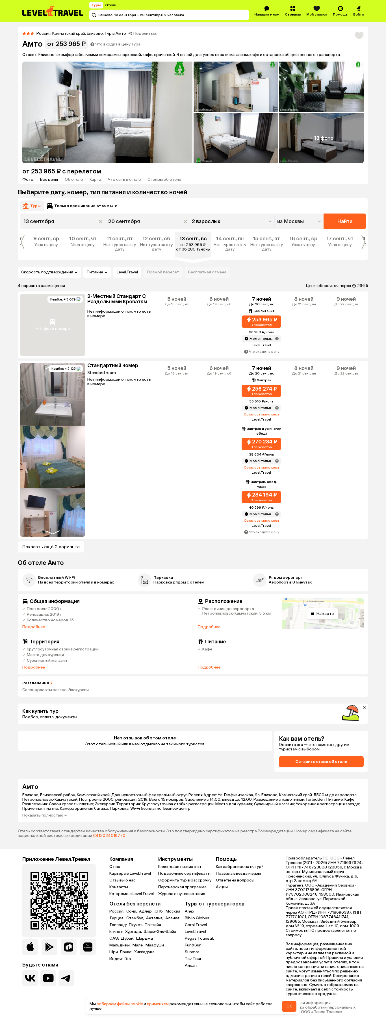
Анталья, (155, 918)
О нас (114, 866)
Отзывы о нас (122, 880)
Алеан (191, 965)
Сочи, (132, 911)
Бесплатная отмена (207, 272)
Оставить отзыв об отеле (321, 761)
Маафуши (155, 945)
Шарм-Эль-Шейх (160, 931)
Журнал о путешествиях (181, 893)
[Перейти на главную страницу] (53, 11)
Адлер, (146, 911)
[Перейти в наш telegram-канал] (66, 978)
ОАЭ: (114, 938)
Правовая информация (308, 1003)
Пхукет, (136, 925)
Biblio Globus (197, 918)
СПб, (159, 911)
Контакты (118, 887)
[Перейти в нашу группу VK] (30, 978)
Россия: (117, 911)
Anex (189, 911)
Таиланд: (118, 925)
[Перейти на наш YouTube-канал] (48, 978)
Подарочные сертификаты (184, 873)
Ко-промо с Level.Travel (131, 893)
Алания (172, 918)
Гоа (128, 959)
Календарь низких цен (179, 866)
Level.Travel (127, 272)
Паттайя (153, 925)
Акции (222, 887)
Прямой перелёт (163, 272)
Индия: (116, 959)
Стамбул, (135, 918)
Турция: (117, 918)
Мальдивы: (120, 945)
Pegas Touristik (199, 938)
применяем (158, 1004)
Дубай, (128, 938)
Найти (344, 221)
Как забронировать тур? (240, 866)
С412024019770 (109, 835)
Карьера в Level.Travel (130, 873)
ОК (289, 1006)
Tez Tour (193, 958)
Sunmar (192, 952)
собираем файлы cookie (120, 1004)
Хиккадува (144, 952)
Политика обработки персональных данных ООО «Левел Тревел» (320, 1009)
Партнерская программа (182, 887)
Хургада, (134, 931)
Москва (173, 911)
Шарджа (144, 938)
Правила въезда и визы (238, 873)
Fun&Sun (193, 945)
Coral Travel (196, 924)
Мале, (138, 945)
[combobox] (299, 221)
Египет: (116, 931)
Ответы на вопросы (235, 880)
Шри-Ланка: (121, 952)
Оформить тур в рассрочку (184, 880)
